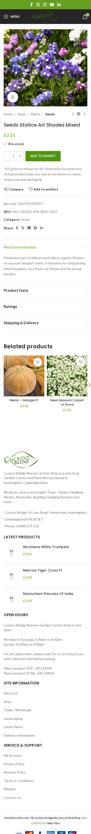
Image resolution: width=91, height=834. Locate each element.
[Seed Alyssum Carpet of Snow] (67, 375)
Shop (21, 114)
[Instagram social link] (44, 4)
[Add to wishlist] (37, 362)
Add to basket (43, 156)
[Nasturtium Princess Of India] (11, 599)
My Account (13, 755)
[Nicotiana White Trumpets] (11, 553)
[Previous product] (73, 114)
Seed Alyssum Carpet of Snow (67, 402)
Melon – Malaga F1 (24, 400)
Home (8, 114)
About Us (11, 693)
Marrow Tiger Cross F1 (42, 570)
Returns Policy (15, 772)
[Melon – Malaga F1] (24, 375)
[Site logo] (45, 16)
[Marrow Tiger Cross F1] (11, 576)
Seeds (50, 114)
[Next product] (84, 114)
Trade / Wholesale (17, 710)
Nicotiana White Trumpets (46, 547)
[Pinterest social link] (35, 228)
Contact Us (12, 797)
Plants (35, 114)
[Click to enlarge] (12, 97)
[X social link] (37, 4)
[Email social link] (29, 228)
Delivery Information (19, 735)
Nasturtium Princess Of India (48, 594)
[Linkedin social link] (59, 4)
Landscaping (13, 718)
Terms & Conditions (19, 781)
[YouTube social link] (52, 4)
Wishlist (10, 789)
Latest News (13, 727)
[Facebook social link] (31, 4)
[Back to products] (79, 114)
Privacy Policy (14, 764)
